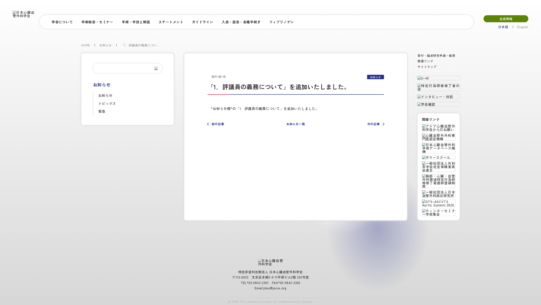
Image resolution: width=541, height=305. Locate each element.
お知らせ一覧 (295, 123)
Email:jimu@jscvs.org (270, 288)
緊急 (101, 111)
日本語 (503, 26)
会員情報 (506, 19)
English (522, 26)
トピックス (107, 103)
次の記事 (373, 123)
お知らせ (105, 95)
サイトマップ (427, 67)
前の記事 (218, 123)
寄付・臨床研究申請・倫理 (436, 55)
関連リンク (425, 61)
